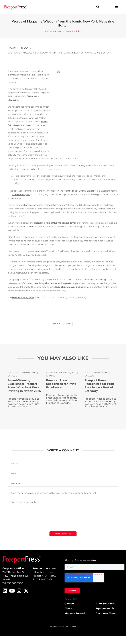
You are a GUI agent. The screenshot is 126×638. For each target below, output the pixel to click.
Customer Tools (106, 613)
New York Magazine (23, 297)
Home (12, 48)
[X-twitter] (26, 590)
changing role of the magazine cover (55, 222)
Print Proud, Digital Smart (79, 190)
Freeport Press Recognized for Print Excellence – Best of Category (99, 386)
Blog (24, 48)
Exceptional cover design (69, 287)
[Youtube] (12, 590)
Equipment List (106, 608)
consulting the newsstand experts (52, 283)
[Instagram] (19, 590)
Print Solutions (105, 603)
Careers (70, 603)
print (68, 324)
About (68, 608)
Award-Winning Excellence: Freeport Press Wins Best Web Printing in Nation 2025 (24, 386)
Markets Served (75, 613)
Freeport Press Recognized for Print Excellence (61, 384)
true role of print (21, 194)
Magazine (70, 31)
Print (78, 31)
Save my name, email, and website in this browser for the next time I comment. (53, 493)
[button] (97, 7)
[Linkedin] (4, 590)
